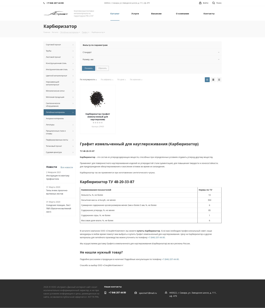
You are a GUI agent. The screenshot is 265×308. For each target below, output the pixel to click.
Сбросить (102, 68)
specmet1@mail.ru (148, 293)
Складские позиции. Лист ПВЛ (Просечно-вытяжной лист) (58, 208)
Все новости (67, 167)
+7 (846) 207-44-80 (156, 237)
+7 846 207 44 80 (117, 292)
